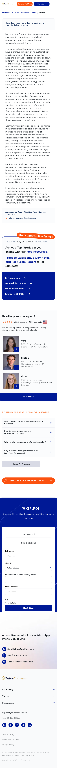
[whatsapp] (4, 725)
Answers (6, 13)
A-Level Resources (15, 283)
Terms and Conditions (11, 740)
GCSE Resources (14, 288)
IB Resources (12, 278)
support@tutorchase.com (20, 661)
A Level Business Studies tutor (22, 218)
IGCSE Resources (15, 294)
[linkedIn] (30, 725)
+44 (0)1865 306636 (17, 655)
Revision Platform (25, 4)
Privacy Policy (8, 735)
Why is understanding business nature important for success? (21, 452)
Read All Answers (21, 464)
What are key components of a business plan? (25, 442)
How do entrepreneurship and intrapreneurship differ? (17, 432)
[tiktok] (23, 725)
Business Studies (28, 13)
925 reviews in (35, 322)
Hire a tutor (41, 4)
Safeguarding (8, 744)
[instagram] (17, 725)
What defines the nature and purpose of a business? (23, 422)
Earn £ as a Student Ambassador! (27, 480)
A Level (15, 13)
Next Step (28, 608)
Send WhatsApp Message (20, 649)
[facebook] (10, 725)
